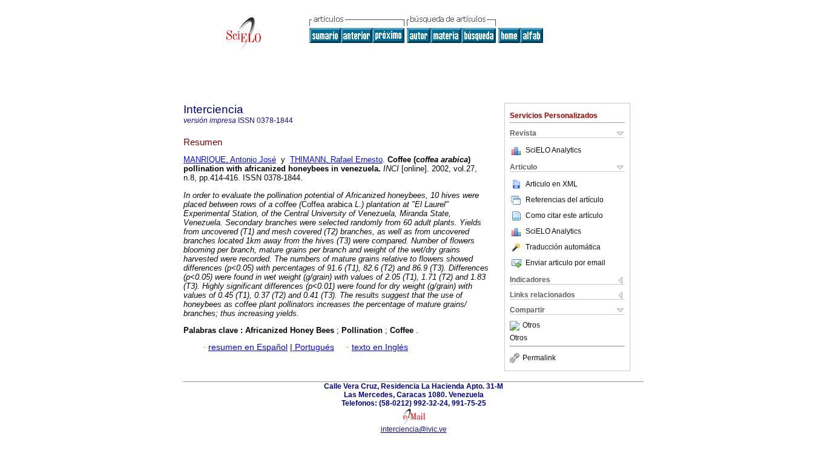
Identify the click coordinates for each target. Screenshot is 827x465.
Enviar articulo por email (565, 263)
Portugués (313, 347)
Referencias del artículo (565, 200)
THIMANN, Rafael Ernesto (336, 159)
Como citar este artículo (564, 215)
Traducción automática (563, 247)
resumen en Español (248, 347)
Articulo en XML (552, 184)
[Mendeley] (516, 326)
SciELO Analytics (553, 150)
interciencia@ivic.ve (414, 429)
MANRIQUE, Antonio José (229, 159)
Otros (531, 326)
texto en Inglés (380, 347)
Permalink (539, 358)
